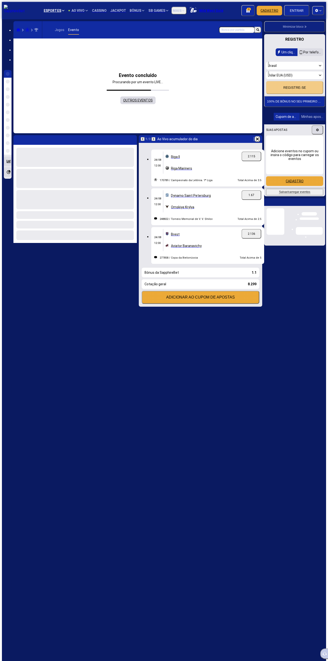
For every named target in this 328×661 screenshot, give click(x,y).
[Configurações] (317, 142)
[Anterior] (17, 139)
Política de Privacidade (297, 86)
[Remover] (132, 139)
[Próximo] (30, 139)
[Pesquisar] (258, 30)
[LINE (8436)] (18, 30)
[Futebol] (27, 30)
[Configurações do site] (318, 10)
